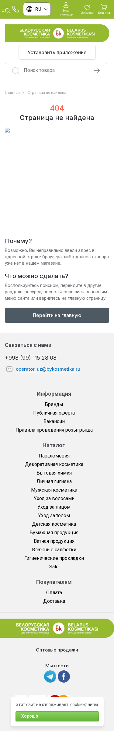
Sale (54, 567)
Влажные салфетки (54, 550)
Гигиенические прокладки (54, 558)
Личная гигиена (54, 481)
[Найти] (96, 70)
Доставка (54, 601)
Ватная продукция (54, 541)
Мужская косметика (54, 490)
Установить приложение (57, 52)
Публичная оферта (54, 413)
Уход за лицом (54, 507)
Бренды (54, 404)
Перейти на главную (57, 315)
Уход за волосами (54, 498)
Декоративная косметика (54, 464)
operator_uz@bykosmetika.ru (48, 369)
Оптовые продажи (57, 650)
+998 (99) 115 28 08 (31, 358)
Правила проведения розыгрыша (54, 430)
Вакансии (54, 421)
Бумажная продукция (53, 532)
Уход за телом (54, 515)
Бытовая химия (54, 473)
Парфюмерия (54, 456)
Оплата (54, 592)
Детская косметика (54, 524)
